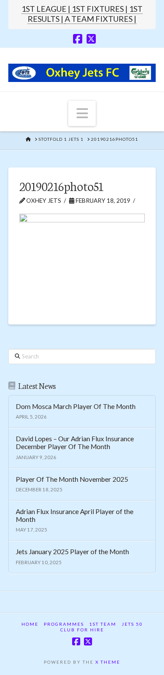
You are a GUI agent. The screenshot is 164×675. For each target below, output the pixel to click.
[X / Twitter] (91, 39)
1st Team (102, 624)
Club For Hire (82, 629)
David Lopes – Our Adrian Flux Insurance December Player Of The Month (75, 443)
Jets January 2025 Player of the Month (72, 552)
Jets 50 (132, 624)
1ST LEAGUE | (46, 9)
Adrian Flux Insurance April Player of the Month (74, 516)
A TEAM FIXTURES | (100, 19)
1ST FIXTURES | (100, 9)
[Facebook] (77, 39)
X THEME (107, 662)
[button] (82, 113)
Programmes (64, 624)
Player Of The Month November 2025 (72, 479)
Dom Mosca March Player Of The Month (76, 406)
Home (29, 624)
